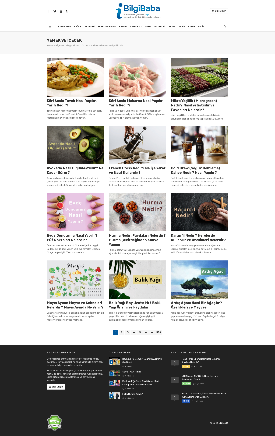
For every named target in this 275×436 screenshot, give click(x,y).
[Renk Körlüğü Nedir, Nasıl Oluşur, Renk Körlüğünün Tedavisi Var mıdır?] (114, 383)
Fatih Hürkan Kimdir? (133, 394)
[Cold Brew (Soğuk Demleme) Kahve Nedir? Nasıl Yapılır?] (199, 145)
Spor (148, 26)
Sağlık (78, 26)
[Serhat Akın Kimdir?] (114, 373)
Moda (172, 26)
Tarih (182, 26)
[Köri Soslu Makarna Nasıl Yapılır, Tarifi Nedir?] (137, 77)
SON (158, 332)
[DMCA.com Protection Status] (54, 422)
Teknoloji (136, 26)
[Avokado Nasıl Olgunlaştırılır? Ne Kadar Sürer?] (75, 145)
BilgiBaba (223, 423)
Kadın (191, 26)
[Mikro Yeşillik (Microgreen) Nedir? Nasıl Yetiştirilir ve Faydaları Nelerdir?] (199, 77)
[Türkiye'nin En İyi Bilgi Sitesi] (137, 10)
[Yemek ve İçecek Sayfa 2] (152, 332)
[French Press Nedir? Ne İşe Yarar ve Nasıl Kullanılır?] (137, 145)
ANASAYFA (65, 26)
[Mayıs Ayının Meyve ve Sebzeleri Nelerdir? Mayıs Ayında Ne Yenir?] (75, 279)
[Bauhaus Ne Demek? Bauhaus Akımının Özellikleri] (114, 361)
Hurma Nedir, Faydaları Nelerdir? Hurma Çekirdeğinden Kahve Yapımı (137, 240)
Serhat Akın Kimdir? (132, 371)
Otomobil (160, 26)
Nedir (201, 26)
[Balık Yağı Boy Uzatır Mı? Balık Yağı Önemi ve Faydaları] (137, 279)
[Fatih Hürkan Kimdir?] (114, 395)
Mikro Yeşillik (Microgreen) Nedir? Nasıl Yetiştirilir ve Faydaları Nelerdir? (194, 105)
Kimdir (123, 26)
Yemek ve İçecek (107, 26)
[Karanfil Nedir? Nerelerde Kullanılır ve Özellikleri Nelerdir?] (199, 212)
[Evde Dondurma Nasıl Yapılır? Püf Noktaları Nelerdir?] (75, 212)
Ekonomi (90, 26)
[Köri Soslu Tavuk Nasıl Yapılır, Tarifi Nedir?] (75, 77)
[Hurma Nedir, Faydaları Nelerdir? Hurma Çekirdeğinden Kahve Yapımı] (137, 212)
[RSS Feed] (67, 11)
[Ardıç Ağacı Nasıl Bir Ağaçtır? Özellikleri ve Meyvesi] (199, 279)
